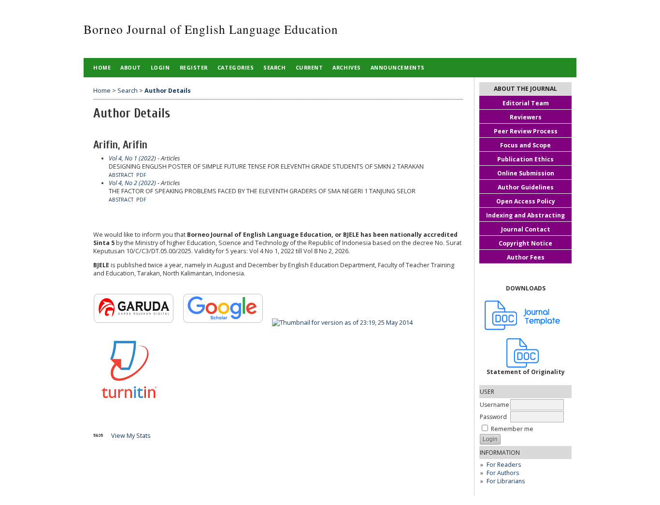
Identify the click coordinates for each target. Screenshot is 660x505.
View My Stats (131, 436)
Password (493, 417)
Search (274, 67)
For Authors (503, 473)
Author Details (167, 91)
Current (309, 67)
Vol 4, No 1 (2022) (132, 158)
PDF (141, 175)
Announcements (398, 67)
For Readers (504, 465)
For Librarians (506, 481)
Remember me (512, 429)
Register (194, 67)
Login (160, 67)
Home (102, 67)
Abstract (121, 175)
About (130, 67)
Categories (235, 67)
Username (494, 405)
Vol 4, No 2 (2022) (132, 183)
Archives (346, 67)
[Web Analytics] (101, 436)
